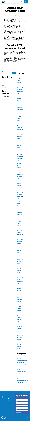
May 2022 (19, 163)
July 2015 (19, 306)
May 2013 (19, 321)
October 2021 (19, 172)
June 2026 (19, 80)
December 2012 (20, 330)
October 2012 (19, 333)
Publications (19, 378)
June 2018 (19, 245)
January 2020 (19, 210)
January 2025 (19, 105)
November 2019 (20, 214)
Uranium (3, 85)
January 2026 (19, 85)
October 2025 (19, 89)
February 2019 (19, 230)
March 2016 (19, 292)
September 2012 (20, 335)
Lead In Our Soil (4, 83)
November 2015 (20, 299)
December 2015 (20, 297)
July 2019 (19, 221)
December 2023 (20, 129)
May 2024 (19, 120)
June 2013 (19, 319)
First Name (17, 401)
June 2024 (19, 118)
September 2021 (20, 174)
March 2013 (19, 324)
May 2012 (19, 342)
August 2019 (19, 219)
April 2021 (19, 183)
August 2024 (19, 114)
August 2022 (19, 158)
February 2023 (19, 147)
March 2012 (19, 346)
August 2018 (19, 241)
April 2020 (19, 205)
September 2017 (20, 259)
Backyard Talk (19, 358)
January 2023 (19, 149)
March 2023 (19, 145)
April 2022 (19, 165)
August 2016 (19, 283)
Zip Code (17, 409)
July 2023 (19, 138)
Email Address (18, 398)
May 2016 (19, 288)
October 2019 (19, 216)
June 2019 (19, 223)
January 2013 (19, 328)
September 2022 (20, 156)
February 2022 (19, 169)
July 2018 (19, 243)
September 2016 (20, 281)
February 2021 (19, 187)
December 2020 (20, 190)
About (9, 394)
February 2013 (19, 326)
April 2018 (19, 248)
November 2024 (20, 109)
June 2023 (19, 140)
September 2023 (20, 134)
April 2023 (19, 143)
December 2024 (20, 107)
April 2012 (19, 344)
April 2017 (19, 268)
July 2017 (19, 263)
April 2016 (19, 290)
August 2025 (19, 93)
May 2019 (19, 225)
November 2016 (20, 277)
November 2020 (20, 192)
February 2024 (19, 125)
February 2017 (19, 272)
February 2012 (19, 348)
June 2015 (19, 308)
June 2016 (19, 286)
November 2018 (20, 236)
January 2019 (19, 232)
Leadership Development (21, 371)
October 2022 (19, 154)
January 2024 (19, 127)
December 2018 (20, 234)
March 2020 (19, 207)
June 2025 (19, 96)
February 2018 (19, 252)
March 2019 (19, 228)
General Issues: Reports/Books (22, 364)
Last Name (17, 404)
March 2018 (19, 250)
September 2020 (20, 196)
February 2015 (19, 315)
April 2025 (19, 100)
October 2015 (19, 301)
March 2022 (19, 167)
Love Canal (19, 373)
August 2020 (19, 198)
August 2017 (19, 261)
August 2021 (19, 176)
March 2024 (19, 123)
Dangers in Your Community (22, 360)
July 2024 (19, 116)
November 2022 (20, 152)
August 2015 (19, 304)
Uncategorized (19, 385)
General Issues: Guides (21, 362)
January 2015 (19, 317)
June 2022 (19, 161)
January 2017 (19, 274)
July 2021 (19, 178)
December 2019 (20, 212)
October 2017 (19, 257)
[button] (18, 1)
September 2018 (20, 239)
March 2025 (19, 102)
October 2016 (19, 279)
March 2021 (19, 185)
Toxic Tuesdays (20, 382)
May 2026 (19, 82)
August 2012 (19, 337)
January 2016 (19, 295)
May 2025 (19, 98)
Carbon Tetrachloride (5, 80)
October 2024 (19, 111)
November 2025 (20, 87)
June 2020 (19, 201)
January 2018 (19, 254)
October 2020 (19, 194)
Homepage (19, 367)
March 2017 (19, 270)
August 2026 (19, 76)
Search (2, 71)
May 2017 (19, 266)
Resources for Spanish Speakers (22, 380)
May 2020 (19, 203)
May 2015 (19, 310)
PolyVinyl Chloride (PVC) (21, 376)
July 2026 (19, 78)
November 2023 (20, 131)
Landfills (18, 369)
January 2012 (19, 350)
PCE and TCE (4, 87)
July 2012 (19, 339)
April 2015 (19, 312)
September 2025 (20, 91)
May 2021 (19, 181)
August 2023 (19, 136)
